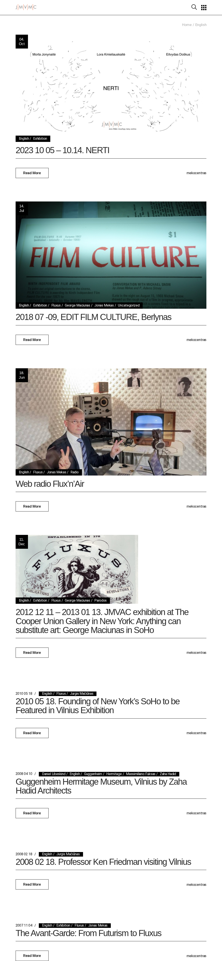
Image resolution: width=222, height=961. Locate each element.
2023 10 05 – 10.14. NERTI (62, 150)
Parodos (100, 600)
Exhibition (40, 138)
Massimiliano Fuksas (140, 774)
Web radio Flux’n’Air (50, 484)
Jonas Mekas (104, 305)
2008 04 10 (24, 774)
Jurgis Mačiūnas (81, 694)
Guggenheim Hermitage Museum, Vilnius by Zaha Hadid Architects (101, 786)
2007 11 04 (24, 925)
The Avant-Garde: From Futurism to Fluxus (88, 933)
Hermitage (114, 774)
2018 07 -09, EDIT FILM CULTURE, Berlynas (93, 317)
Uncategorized (128, 305)
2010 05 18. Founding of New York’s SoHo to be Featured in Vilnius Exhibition (98, 705)
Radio (74, 472)
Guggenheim (93, 774)
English (24, 138)
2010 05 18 (24, 694)
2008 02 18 (24, 854)
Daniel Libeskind (53, 774)
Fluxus (56, 305)
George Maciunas (77, 305)
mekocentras (196, 173)
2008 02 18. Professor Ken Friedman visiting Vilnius (103, 862)
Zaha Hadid (168, 774)
